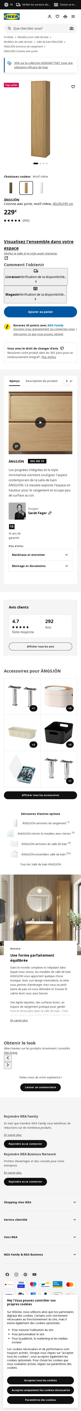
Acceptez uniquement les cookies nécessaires (41, 1390)
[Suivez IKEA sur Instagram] (16, 1274)
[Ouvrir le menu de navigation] (73, 16)
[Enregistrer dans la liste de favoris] (73, 87)
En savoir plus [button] (19, 1020)
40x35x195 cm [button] (62, 204)
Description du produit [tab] (42, 381)
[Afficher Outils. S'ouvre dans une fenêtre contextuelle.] (22, 769)
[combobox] (36, 28)
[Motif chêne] (26, 188)
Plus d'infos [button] (48, 357)
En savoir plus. (13, 1135)
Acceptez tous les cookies (40, 1380)
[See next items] (67, 381)
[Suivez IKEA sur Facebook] (7, 1274)
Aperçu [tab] (14, 381)
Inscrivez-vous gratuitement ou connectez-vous (44, 329)
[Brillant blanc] (41, 188)
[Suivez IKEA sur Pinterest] (25, 1274)
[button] (18, 532)
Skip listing (10, 1052)
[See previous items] (8, 1058)
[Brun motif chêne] (11, 188)
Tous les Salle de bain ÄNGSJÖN (40, 864)
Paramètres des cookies (40, 1400)
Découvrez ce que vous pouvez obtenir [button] (38, 334)
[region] (40, 119)
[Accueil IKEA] (12, 16)
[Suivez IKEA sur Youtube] (34, 1274)
